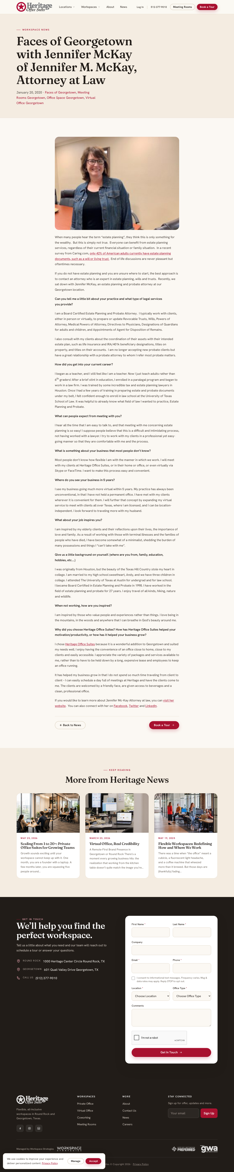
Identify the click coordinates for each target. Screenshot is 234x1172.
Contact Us (129, 1110)
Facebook (120, 706)
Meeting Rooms (182, 7)
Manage (75, 1161)
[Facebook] (20, 1128)
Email (135, 960)
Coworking (83, 1117)
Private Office (85, 1104)
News (123, 7)
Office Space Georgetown (65, 98)
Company (137, 942)
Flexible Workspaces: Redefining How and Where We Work (185, 845)
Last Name (179, 924)
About (110, 7)
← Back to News (70, 725)
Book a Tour (207, 7)
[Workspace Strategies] (69, 1149)
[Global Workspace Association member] (209, 1149)
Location (137, 988)
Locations (65, 7)
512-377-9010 (159, 7)
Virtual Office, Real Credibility (114, 843)
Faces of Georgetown (60, 92)
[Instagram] (29, 1128)
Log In (140, 7)
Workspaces (89, 7)
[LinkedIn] (38, 1128)
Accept (93, 1161)
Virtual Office (85, 1110)
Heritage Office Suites (80, 644)
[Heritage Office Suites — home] (34, 7)
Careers (127, 1124)
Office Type (180, 988)
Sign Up (209, 1113)
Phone (177, 960)
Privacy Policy (141, 1164)
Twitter (134, 706)
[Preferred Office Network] (183, 1149)
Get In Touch (169, 1052)
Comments (138, 1005)
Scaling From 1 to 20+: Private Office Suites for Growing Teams (47, 845)
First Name (138, 924)
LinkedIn (151, 706)
